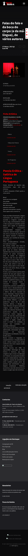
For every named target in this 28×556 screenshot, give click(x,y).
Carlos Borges (17, 125)
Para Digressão (6, 446)
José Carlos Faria (13, 119)
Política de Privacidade (8, 454)
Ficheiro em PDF (11, 137)
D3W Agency (15, 545)
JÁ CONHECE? (6, 515)
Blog (3, 449)
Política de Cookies (7, 457)
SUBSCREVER (6, 496)
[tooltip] (26, 29)
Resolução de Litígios (8, 459)
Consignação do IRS (7, 444)
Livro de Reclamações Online (10, 452)
